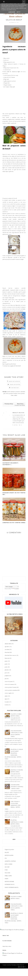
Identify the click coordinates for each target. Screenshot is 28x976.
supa (6, 699)
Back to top (21, 966)
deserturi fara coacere (10, 655)
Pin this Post (15, 387)
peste (6, 667)
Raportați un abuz (7, 946)
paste (6, 664)
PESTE (6, 878)
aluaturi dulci (8, 643)
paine (6, 661)
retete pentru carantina (11, 690)
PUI (6, 858)
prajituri (7, 675)
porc (6, 672)
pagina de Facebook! (15, 366)
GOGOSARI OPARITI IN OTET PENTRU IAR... (14, 493)
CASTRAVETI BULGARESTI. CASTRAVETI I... (11, 463)
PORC (6, 870)
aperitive (7, 646)
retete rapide (8, 693)
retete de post (8, 681)
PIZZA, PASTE (8, 875)
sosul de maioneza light (13, 71)
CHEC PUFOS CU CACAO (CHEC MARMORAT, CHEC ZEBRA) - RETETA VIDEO (13, 805)
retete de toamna (9, 684)
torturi (6, 704)
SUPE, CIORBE (8, 864)
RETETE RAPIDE (9, 855)
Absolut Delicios (18, 412)
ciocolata (7, 649)
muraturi (23, 391)
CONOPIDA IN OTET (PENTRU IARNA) (14, 522)
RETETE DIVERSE (9, 881)
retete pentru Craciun (11, 393)
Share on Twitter (15, 384)
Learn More (11, 12)
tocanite (7, 702)
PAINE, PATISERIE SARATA (11, 887)
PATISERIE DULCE (9, 884)
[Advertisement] (14, 101)
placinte (7, 670)
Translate (16, 588)
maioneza (13, 391)
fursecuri (7, 658)
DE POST (7, 867)
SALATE (7, 852)
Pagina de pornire (9, 849)
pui (4, 393)
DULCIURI (7, 872)
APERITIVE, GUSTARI (10, 861)
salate (15, 395)
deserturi (7, 652)
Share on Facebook (14, 381)
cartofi (8, 391)
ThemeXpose (13, 964)
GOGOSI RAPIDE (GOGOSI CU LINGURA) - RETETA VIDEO (17, 786)
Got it (18, 12)
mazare (18, 391)
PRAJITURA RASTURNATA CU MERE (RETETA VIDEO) (17, 822)
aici (15, 123)
